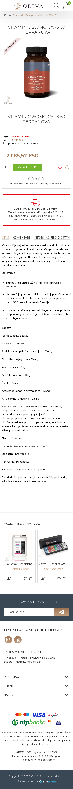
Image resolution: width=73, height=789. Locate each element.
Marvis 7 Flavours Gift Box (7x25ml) (53, 564)
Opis (5, 237)
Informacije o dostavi (52, 237)
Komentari (21, 237)
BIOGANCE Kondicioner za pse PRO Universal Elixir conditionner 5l (19, 564)
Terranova (16, 140)
